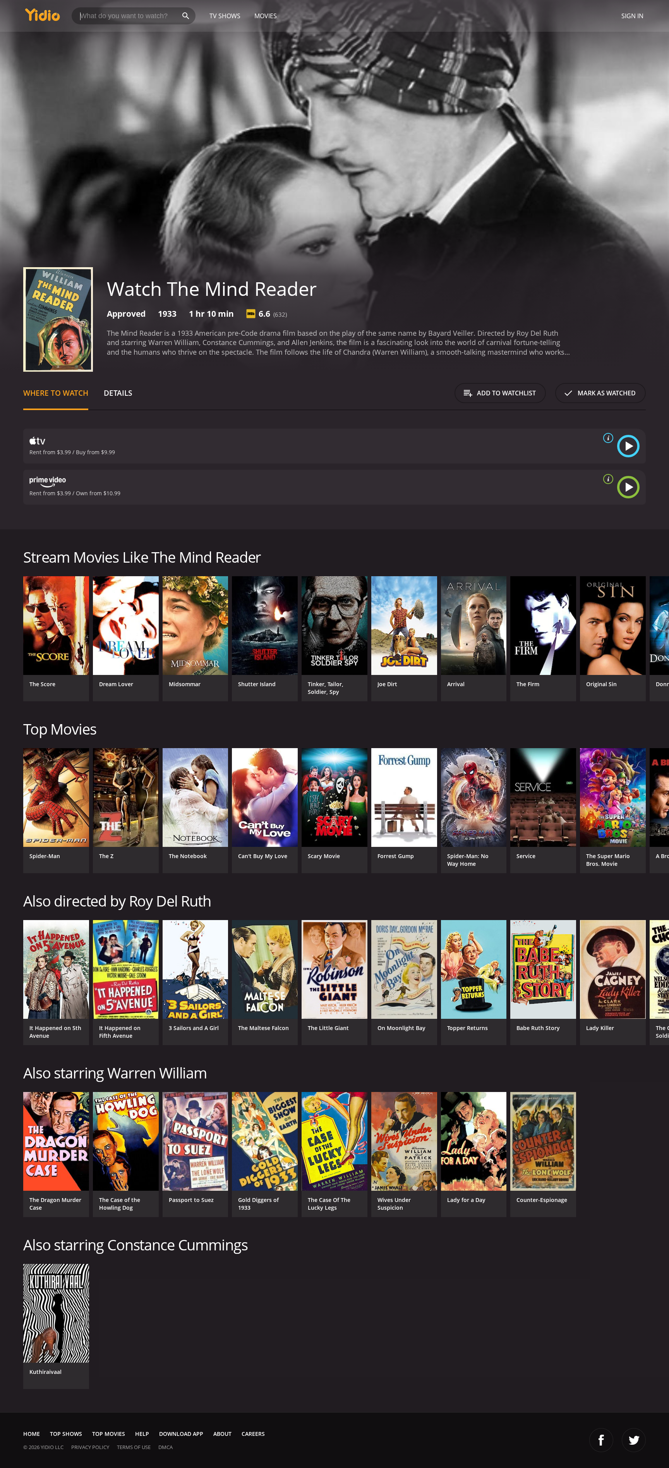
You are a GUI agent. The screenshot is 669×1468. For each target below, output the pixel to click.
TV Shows (224, 16)
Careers (253, 1433)
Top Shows (66, 1433)
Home (31, 1433)
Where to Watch (55, 393)
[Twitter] (634, 1440)
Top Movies (108, 1433)
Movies (265, 16)
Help (142, 1433)
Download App (181, 1433)
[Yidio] (42, 17)
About (222, 1433)
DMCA (165, 1447)
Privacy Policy (90, 1447)
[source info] (606, 438)
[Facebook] (601, 1440)
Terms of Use (134, 1447)
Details (118, 393)
